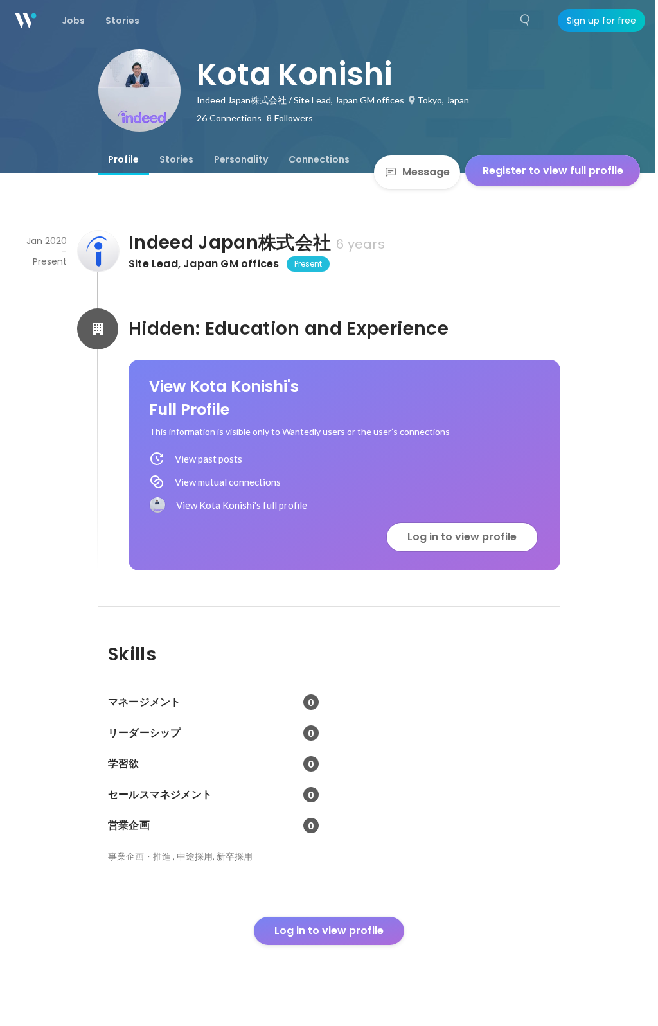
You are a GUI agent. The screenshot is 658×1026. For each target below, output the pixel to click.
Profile (123, 159)
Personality (241, 159)
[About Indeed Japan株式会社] (97, 251)
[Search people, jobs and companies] (525, 20)
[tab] (123, 159)
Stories (176, 159)
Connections (319, 159)
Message (426, 171)
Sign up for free (601, 20)
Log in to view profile (462, 536)
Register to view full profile (553, 170)
